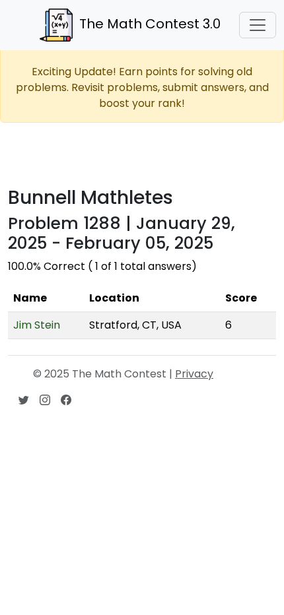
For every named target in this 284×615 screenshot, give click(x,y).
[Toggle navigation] (257, 25)
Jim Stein (36, 325)
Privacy (194, 373)
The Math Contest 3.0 (150, 24)
